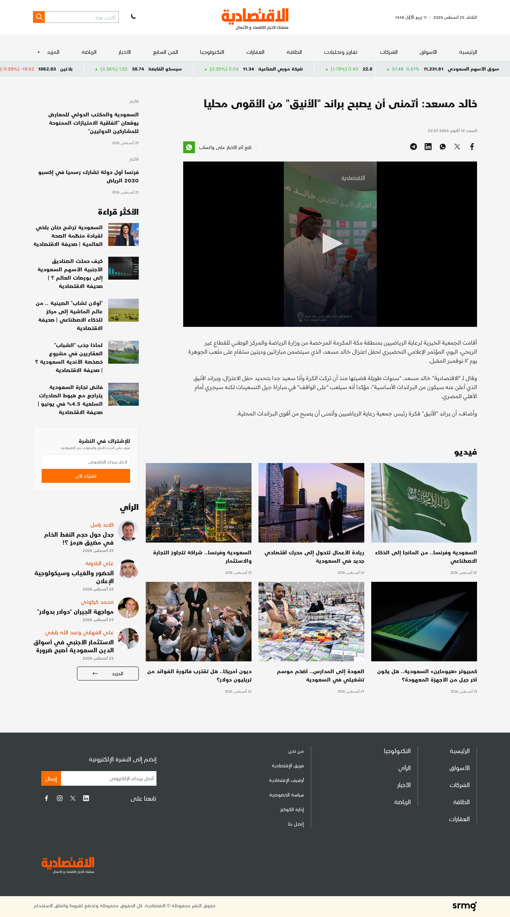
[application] (330, 244)
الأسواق (428, 51)
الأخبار (125, 51)
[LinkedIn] (86, 798)
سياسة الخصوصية (286, 795)
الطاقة (294, 51)
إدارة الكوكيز (292, 809)
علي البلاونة (99, 563)
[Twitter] (73, 798)
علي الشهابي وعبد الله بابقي (79, 632)
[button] (330, 243)
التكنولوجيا (212, 51)
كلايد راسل (102, 524)
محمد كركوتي (97, 601)
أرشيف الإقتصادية (286, 780)
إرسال (51, 778)
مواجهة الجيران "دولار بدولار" (75, 611)
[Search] (39, 17)
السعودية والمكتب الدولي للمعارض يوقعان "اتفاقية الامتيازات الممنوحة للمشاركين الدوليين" (93, 122)
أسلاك (10, 69)
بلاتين (111, 69)
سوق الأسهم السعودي (473, 69)
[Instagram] (59, 798)
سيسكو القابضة (210, 69)
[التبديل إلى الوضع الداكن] (133, 17)
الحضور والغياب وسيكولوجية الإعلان (74, 576)
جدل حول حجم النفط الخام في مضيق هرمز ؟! (79, 538)
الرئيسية (468, 51)
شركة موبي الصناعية (325, 69)
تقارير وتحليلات (341, 51)
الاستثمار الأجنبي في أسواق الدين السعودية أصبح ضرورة (73, 645)
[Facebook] (46, 798)
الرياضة (89, 51)
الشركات (389, 51)
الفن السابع (165, 51)
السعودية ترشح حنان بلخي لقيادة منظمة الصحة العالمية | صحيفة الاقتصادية (68, 235)
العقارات (255, 51)
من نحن (296, 751)
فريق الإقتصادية (288, 765)
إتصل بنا (296, 824)
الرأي (404, 767)
